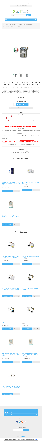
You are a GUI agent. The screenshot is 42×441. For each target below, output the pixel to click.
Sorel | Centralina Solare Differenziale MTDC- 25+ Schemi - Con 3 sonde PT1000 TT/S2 (30, 354)
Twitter (20, 422)
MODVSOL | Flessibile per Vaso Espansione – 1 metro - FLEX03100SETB (30, 321)
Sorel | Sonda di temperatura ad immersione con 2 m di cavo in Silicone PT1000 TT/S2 (11, 387)
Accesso (19, 3)
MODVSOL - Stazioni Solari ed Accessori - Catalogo (22, 116)
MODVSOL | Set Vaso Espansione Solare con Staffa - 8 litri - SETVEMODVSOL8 (10, 257)
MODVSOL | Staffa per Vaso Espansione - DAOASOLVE (30, 289)
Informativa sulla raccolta (10, 439)
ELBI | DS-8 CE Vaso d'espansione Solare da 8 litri (30, 183)
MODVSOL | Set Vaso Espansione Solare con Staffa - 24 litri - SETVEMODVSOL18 (10, 289)
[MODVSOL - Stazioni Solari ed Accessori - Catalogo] (12, 116)
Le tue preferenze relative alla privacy (26, 439)
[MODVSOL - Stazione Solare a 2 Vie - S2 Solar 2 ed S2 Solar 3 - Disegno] (8, 120)
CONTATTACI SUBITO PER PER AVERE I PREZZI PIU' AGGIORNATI (21, 144)
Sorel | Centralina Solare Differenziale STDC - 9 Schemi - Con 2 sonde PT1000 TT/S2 (10, 217)
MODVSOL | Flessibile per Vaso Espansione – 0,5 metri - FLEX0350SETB (10, 321)
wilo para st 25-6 (17, 152)
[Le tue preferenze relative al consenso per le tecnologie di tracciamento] (40, 439)
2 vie (23, 152)
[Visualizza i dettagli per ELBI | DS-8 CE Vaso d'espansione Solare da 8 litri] (30, 171)
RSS (22, 422)
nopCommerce (23, 436)
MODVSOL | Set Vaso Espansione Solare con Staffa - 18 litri (30, 257)
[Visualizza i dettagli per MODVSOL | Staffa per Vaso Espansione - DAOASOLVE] (30, 277)
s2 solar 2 (28, 152)
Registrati (15, 3)
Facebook (17, 422)
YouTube (25, 422)
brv (11, 152)
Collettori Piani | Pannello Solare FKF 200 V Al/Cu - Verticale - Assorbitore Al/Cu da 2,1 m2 (11, 183)
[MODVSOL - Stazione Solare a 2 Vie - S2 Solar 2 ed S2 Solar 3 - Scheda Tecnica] (6, 118)
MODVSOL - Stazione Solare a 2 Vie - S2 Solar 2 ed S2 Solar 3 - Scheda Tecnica (22, 118)
